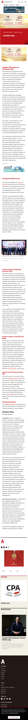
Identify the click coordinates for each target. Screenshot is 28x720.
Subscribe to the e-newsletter (7, 687)
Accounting (11, 5)
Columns (3, 676)
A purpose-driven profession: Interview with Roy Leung (13, 639)
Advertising (3, 691)
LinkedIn (4, 547)
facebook (2, 547)
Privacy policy (4, 706)
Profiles (2, 674)
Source (2, 678)
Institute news (18, 32)
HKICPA (2, 693)
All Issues (6, 5)
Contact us (3, 689)
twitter (6, 547)
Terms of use (4, 704)
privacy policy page (14, 713)
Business (18, 5)
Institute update (8, 32)
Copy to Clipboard (9, 547)
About (2, 685)
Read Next (4, 577)
